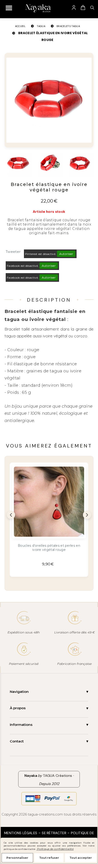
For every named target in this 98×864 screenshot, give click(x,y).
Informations (21, 724)
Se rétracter (54, 833)
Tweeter (13, 251)
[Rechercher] (92, 7)
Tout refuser (49, 857)
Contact (17, 741)
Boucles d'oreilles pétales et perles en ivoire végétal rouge (49, 548)
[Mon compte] (74, 7)
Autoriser (66, 254)
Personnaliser (17, 857)
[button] (11, 515)
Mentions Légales (20, 833)
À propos (18, 708)
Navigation (19, 691)
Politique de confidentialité (55, 849)
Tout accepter (81, 857)
